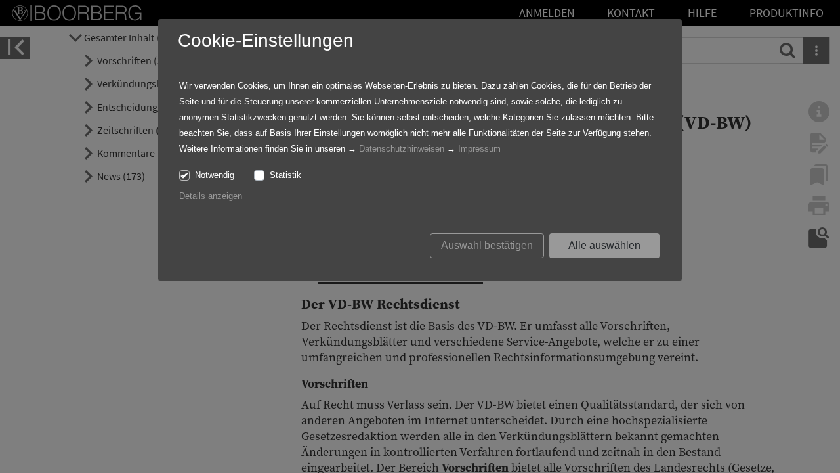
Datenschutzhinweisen (401, 149)
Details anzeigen (210, 196)
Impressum (479, 149)
